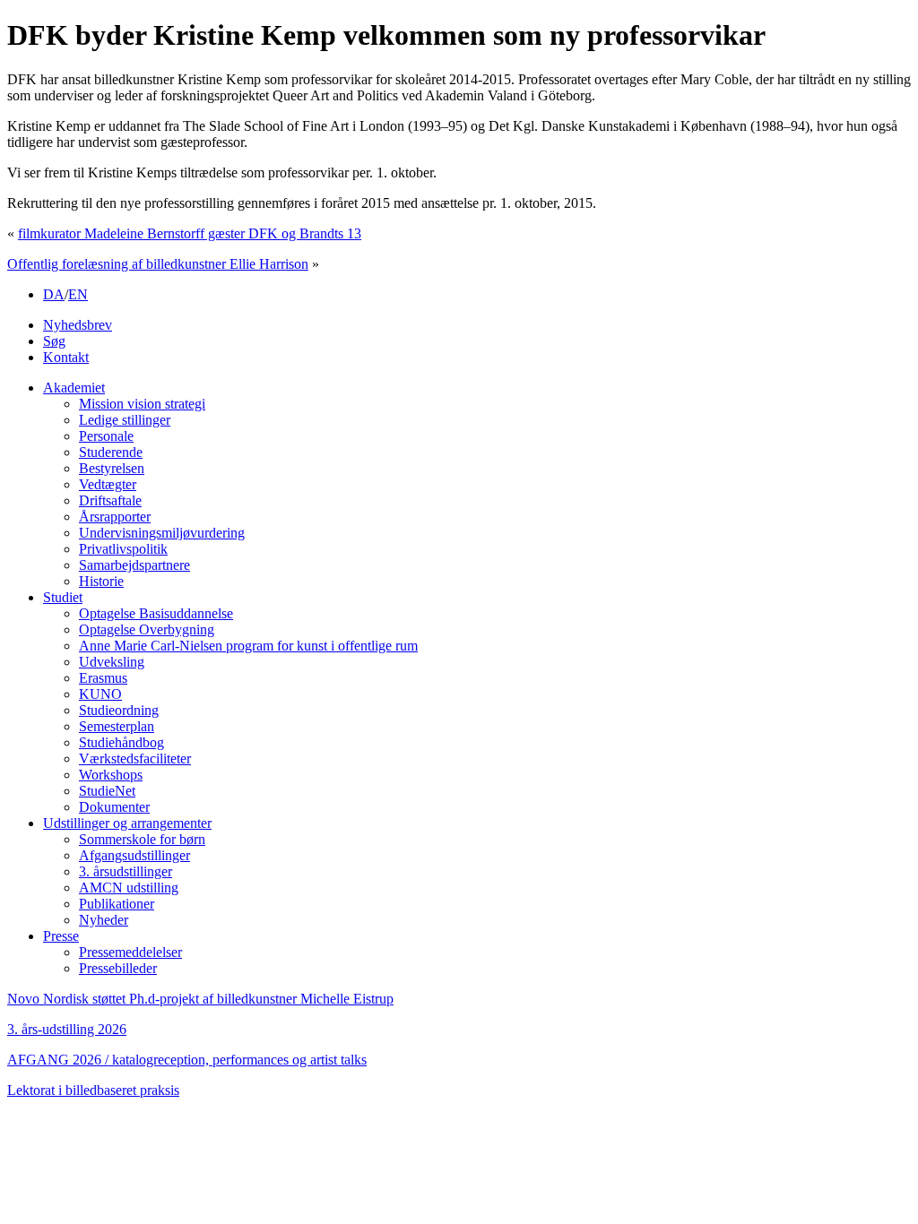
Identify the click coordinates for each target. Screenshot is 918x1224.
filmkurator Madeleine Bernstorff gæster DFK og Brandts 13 (189, 233)
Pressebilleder (118, 968)
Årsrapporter (115, 516)
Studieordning (119, 710)
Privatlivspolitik (123, 548)
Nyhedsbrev (77, 324)
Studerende (111, 452)
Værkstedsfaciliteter (135, 758)
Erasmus (103, 677)
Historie (101, 581)
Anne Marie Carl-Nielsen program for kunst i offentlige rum (248, 645)
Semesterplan (116, 726)
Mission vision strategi (142, 403)
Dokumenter (114, 807)
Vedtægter (107, 484)
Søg (54, 341)
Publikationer (116, 903)
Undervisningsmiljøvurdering (162, 532)
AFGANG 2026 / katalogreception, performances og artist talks (187, 1059)
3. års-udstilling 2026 (66, 1029)
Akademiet (74, 387)
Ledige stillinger (124, 419)
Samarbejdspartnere (134, 565)
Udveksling (111, 661)
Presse (61, 936)
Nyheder (103, 919)
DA (54, 294)
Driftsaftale (110, 500)
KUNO (100, 694)
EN (78, 294)
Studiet (62, 597)
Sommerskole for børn (142, 839)
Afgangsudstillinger (134, 855)
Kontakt (66, 357)
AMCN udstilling (128, 887)
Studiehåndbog (121, 742)
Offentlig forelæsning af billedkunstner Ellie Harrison (157, 264)
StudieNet (107, 790)
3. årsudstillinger (125, 871)
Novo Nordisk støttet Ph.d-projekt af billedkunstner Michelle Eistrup (200, 998)
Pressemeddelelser (130, 952)
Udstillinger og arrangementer (127, 823)
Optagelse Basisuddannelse (156, 613)
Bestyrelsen (111, 468)
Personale (106, 436)
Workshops (111, 774)
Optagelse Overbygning (146, 629)
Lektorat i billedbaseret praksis (93, 1090)
